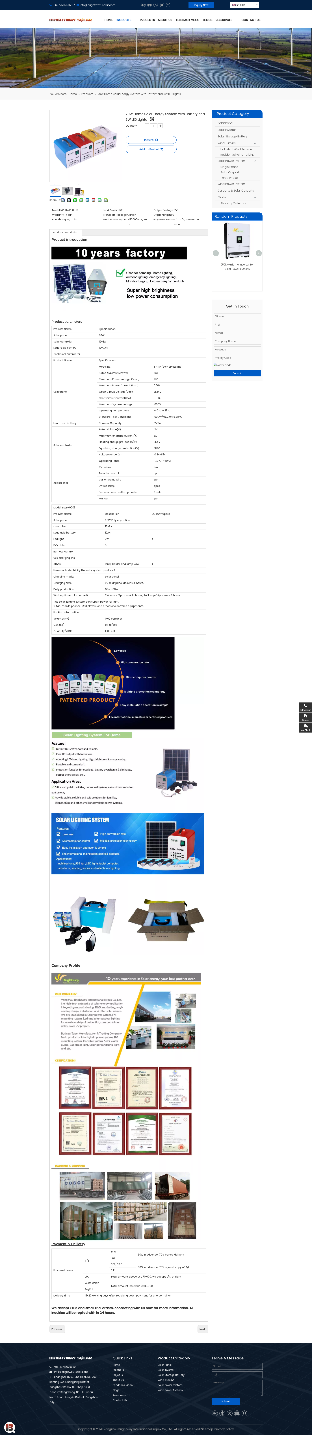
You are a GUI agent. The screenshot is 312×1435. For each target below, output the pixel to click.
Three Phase (229, 178)
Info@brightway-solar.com (97, 5)
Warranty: (58, 215)
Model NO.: (58, 210)
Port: (55, 219)
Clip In (222, 197)
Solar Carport (229, 172)
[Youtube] (161, 5)
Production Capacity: (116, 219)
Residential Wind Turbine (237, 155)
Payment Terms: (163, 219)
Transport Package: (115, 215)
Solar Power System (231, 161)
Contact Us (120, 1400)
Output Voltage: (163, 210)
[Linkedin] (149, 5)
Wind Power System (231, 184)
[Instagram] (168, 5)
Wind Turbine (227, 143)
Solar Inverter (227, 130)
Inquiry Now (201, 5)
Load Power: (110, 210)
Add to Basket (149, 149)
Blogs (116, 1390)
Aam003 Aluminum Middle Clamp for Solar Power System (233, 228)
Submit (237, 373)
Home (116, 1365)
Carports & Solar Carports (236, 190)
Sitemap (207, 1429)
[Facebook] (143, 5)
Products (118, 1370)
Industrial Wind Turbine (236, 149)
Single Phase (229, 167)
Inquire (149, 140)
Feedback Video (123, 1385)
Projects (118, 1375)
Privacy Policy (224, 1429)
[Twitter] (155, 5)
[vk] (215, 1413)
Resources (119, 1395)
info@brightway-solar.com (71, 1372)
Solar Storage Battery (233, 136)
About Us (118, 1380)
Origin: (157, 215)
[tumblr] (222, 1413)
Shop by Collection (233, 203)
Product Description (65, 232)
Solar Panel (225, 123)
